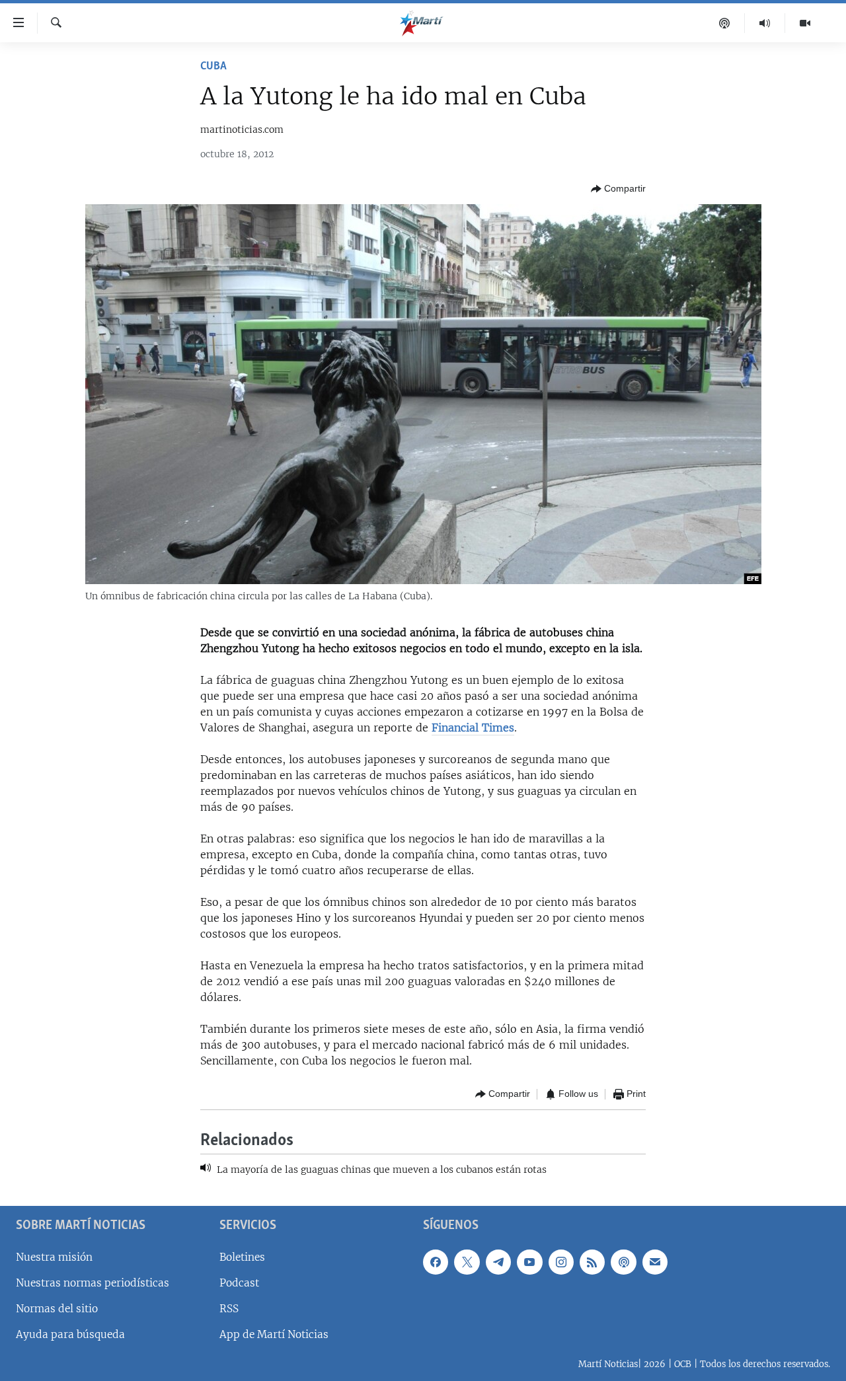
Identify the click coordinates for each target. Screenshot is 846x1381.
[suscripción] (655, 1262)
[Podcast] (725, 23)
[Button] (618, 189)
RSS (229, 1308)
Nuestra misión (54, 1257)
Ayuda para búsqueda (70, 1334)
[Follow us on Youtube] (529, 1262)
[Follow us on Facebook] (435, 1262)
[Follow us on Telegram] (498, 1262)
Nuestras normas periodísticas (92, 1283)
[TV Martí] (805, 23)
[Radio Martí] (765, 23)
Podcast (239, 1283)
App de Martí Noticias (273, 1334)
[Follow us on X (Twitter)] (466, 1262)
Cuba (213, 66)
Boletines (242, 1257)
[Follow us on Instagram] (561, 1262)
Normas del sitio (57, 1308)
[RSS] (592, 1262)
